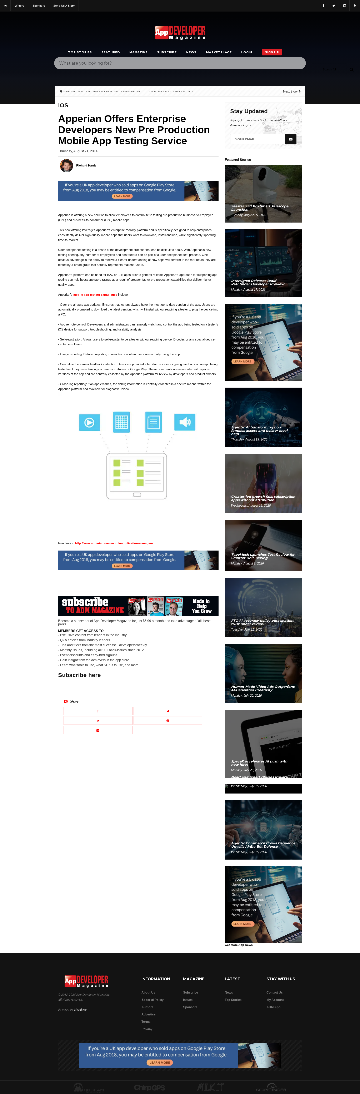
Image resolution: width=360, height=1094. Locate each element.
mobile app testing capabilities (95, 294)
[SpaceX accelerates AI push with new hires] (263, 743)
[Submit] (351, 69)
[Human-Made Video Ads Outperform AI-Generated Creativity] (263, 673)
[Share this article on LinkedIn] (98, 720)
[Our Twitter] (333, 5)
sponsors (38, 5)
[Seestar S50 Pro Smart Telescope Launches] (263, 193)
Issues (187, 999)
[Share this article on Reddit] (168, 720)
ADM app (273, 1007)
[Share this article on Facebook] (98, 711)
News (191, 52)
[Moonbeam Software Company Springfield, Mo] (88, 1087)
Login (246, 52)
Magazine (138, 52)
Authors (147, 1007)
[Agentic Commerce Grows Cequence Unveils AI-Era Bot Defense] (263, 829)
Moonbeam (80, 1009)
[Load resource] (138, 190)
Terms (145, 1021)
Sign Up (272, 52)
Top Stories (80, 52)
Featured (110, 52)
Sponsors (190, 1007)
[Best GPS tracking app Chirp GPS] (149, 1087)
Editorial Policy (152, 999)
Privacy (146, 1029)
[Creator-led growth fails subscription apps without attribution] (263, 483)
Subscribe (167, 52)
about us (148, 992)
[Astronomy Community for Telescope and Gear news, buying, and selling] (271, 1087)
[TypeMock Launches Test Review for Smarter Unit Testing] (263, 545)
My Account (275, 999)
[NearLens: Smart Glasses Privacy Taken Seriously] (263, 788)
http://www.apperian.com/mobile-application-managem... (115, 543)
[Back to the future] (5, 5)
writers (19, 5)
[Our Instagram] (344, 5)
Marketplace (219, 52)
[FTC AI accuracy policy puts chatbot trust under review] (263, 607)
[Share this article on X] (168, 711)
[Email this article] (98, 730)
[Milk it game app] (210, 1087)
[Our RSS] (355, 5)
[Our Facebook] (323, 5)
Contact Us (274, 992)
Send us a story (64, 5)
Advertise (148, 1014)
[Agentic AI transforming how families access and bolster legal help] (263, 417)
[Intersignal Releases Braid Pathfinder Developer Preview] (263, 263)
